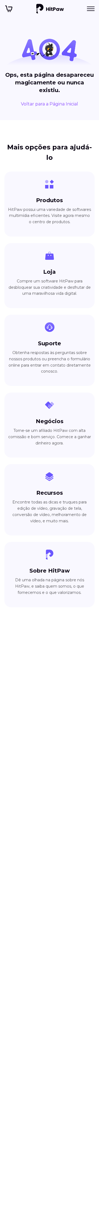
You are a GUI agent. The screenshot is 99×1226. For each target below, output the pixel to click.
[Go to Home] (50, 8)
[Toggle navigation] (91, 9)
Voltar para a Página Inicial (49, 104)
